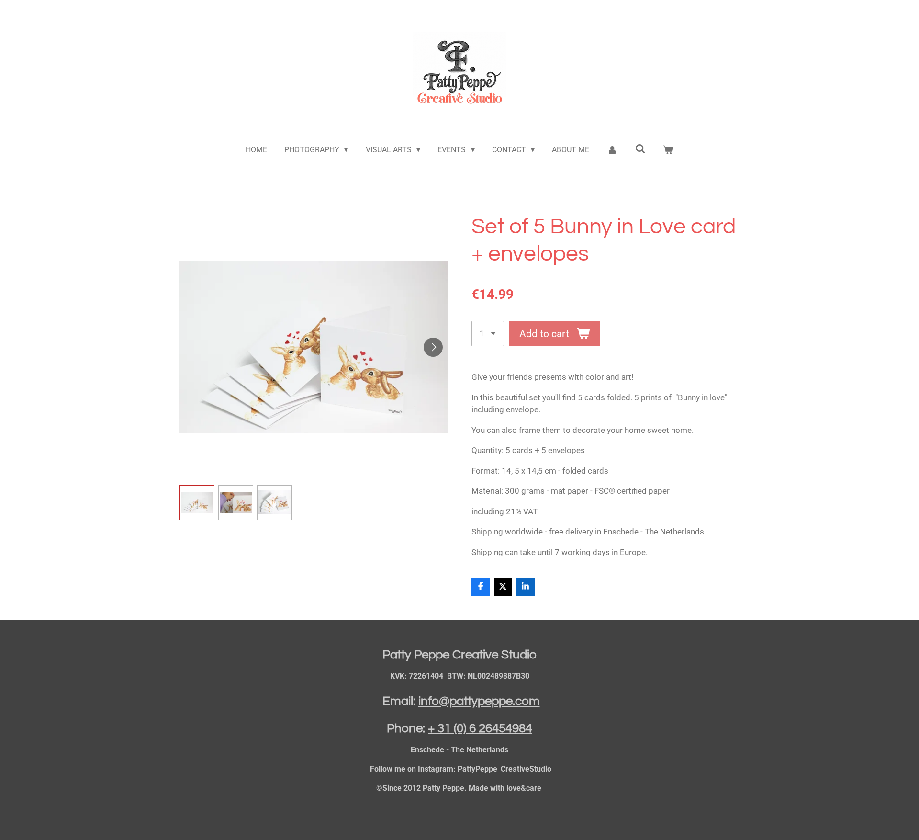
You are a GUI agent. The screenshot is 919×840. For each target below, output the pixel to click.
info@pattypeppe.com (479, 701)
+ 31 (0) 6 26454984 (480, 728)
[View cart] (668, 150)
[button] (196, 502)
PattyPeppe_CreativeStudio (504, 768)
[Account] (612, 150)
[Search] (640, 148)
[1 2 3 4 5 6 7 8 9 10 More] (487, 333)
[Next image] (433, 347)
